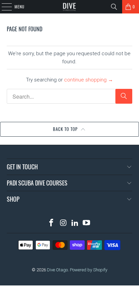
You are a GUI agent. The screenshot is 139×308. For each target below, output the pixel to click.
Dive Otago (57, 269)
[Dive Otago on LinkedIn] (75, 223)
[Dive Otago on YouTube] (87, 223)
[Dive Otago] (69, 6)
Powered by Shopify (88, 269)
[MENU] (3, 6)
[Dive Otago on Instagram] (63, 223)
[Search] (114, 6)
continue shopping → (88, 80)
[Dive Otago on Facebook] (52, 223)
